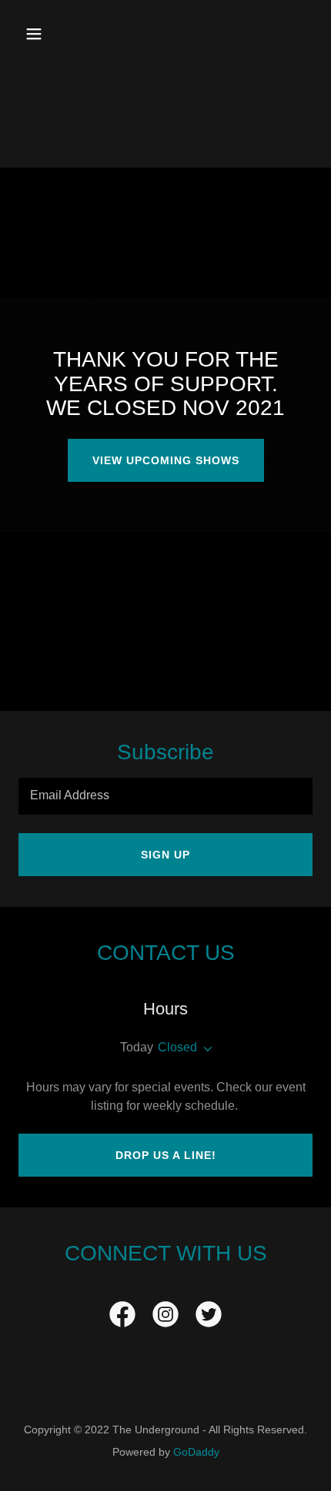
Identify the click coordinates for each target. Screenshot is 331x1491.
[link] (122, 1317)
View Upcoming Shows (165, 460)
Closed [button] (177, 1047)
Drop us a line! (165, 1155)
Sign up (165, 854)
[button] (51, 33)
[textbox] (165, 796)
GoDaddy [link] (196, 1452)
